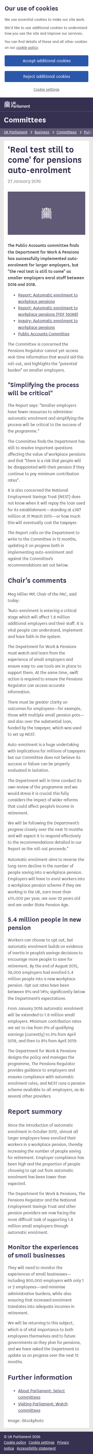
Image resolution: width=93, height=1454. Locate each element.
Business (42, 132)
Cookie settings (46, 89)
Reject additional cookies (46, 76)
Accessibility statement (36, 1448)
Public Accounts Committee (43, 333)
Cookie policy (15, 1442)
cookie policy (27, 48)
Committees (25, 119)
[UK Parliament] (17, 104)
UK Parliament (15, 132)
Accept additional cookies (47, 60)
